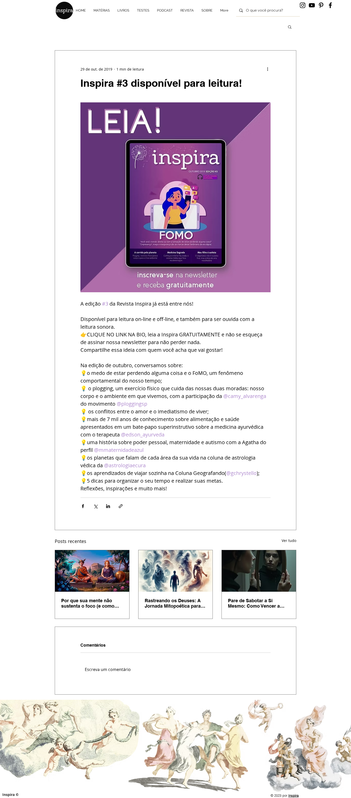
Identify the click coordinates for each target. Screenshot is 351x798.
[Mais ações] (267, 69)
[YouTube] (312, 5)
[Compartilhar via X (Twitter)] (95, 506)
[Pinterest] (321, 5)
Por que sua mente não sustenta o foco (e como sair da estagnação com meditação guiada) (87, 603)
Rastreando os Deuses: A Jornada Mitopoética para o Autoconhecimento (175, 603)
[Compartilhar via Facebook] (82, 506)
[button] (289, 27)
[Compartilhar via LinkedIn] (108, 506)
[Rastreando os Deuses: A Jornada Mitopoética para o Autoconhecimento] (175, 571)
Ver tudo (289, 540)
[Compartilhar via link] (120, 506)
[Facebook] (330, 5)
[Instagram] (302, 5)
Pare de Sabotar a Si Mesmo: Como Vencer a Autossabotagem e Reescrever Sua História (254, 603)
